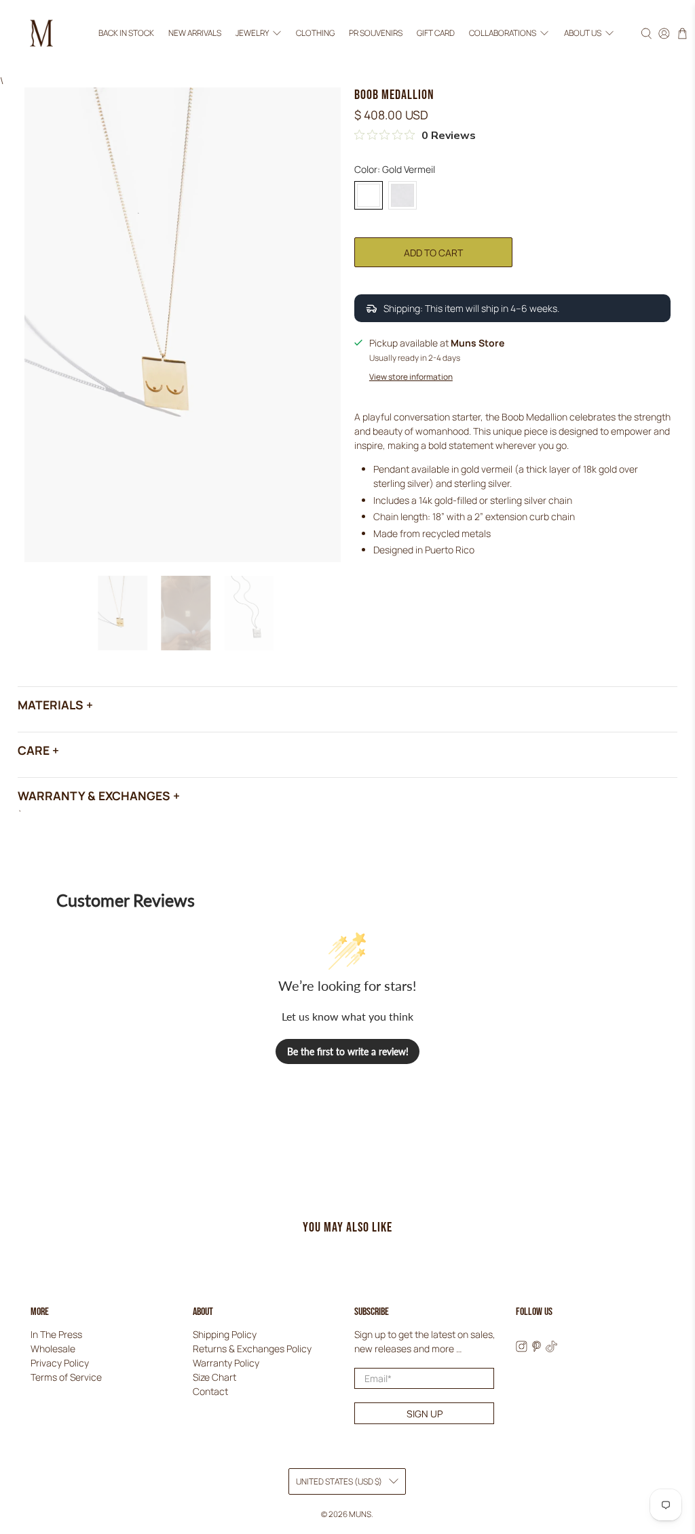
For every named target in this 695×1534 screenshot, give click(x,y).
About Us (582, 33)
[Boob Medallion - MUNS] (182, 324)
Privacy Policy (60, 1362)
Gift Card (436, 33)
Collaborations (502, 33)
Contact (210, 1391)
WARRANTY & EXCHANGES (94, 795)
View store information (411, 376)
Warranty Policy (226, 1362)
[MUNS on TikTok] (551, 1348)
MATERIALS (50, 704)
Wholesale (53, 1348)
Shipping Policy (225, 1334)
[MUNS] (41, 33)
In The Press (56, 1334)
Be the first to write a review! (348, 1051)
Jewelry (252, 33)
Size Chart (214, 1377)
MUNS (360, 1514)
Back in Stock (126, 33)
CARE (34, 750)
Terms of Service (66, 1377)
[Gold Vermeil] (368, 195)
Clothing (315, 33)
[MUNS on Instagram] (521, 1348)
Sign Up (425, 1413)
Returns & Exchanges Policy (252, 1348)
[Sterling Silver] (402, 195)
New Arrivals (194, 33)
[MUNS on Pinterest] (536, 1348)
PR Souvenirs (375, 33)
